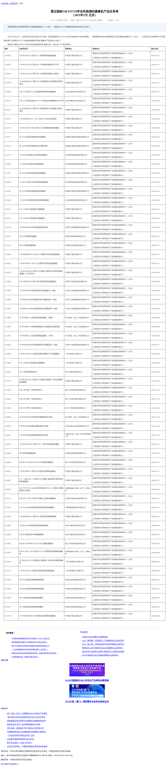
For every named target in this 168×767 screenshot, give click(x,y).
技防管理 (13, 3)
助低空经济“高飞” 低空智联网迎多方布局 (23, 724)
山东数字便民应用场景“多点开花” (20, 739)
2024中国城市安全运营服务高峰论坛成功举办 (100, 655)
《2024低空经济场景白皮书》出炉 (21, 735)
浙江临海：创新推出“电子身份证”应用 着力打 (25, 728)
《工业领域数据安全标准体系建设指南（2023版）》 (30, 649)
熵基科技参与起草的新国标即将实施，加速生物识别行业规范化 (34, 653)
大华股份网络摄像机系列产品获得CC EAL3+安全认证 (31, 638)
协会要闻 (84, 632)
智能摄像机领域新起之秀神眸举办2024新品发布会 (29, 642)
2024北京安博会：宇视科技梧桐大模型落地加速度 (27, 746)
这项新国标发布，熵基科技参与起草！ (25, 657)
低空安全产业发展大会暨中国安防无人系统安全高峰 (103, 651)
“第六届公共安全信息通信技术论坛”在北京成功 (26, 717)
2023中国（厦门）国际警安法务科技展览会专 (87, 701)
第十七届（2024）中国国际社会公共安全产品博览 (27, 713)
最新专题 (4, 660)
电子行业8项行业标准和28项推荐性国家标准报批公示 (30, 646)
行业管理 (4, 3)
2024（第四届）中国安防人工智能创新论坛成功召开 (103, 641)
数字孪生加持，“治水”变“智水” (19, 743)
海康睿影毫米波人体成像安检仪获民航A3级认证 (26, 732)
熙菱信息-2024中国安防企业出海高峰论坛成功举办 (102, 648)
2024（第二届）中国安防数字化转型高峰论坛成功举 (103, 644)
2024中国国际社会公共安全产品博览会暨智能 (87, 680)
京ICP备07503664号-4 (9, 764)
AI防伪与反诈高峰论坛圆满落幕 (95, 637)
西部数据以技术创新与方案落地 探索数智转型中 (26, 721)
